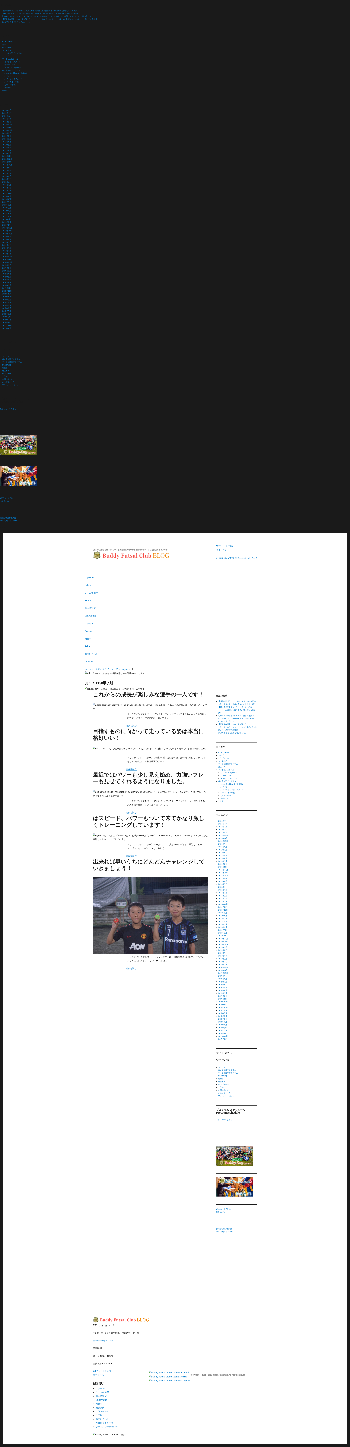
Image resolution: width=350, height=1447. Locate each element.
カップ (5, 44)
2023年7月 (6, 139)
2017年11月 (6, 328)
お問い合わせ (7, 379)
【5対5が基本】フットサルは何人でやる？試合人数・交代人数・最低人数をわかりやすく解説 (39, 10)
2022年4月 (6, 182)
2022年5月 (6, 179)
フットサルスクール (10, 59)
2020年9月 (6, 236)
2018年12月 (7, 291)
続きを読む (131, 725)
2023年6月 (6, 142)
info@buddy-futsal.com (103, 1340)
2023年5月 (6, 144)
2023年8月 (6, 136)
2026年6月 (6, 113)
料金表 (5, 368)
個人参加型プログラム (11, 70)
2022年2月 (6, 188)
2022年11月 (7, 162)
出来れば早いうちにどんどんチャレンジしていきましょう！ (149, 864)
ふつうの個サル (11, 85)
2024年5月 (6, 122)
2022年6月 (6, 176)
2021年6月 (6, 210)
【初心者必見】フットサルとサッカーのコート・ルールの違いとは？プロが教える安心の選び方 (40, 13)
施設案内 (5, 370)
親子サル (8, 87)
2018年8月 (6, 302)
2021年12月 (7, 193)
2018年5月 (6, 311)
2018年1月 (6, 322)
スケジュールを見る (8, 409)
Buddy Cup (6, 365)
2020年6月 (6, 245)
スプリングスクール (13, 67)
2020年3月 (6, 248)
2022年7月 (6, 173)
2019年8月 (6, 268)
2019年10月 (7, 262)
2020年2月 (6, 251)
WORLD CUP (7, 42)
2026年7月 (6, 110)
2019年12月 (7, 256)
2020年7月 (6, 242)
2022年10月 (7, 165)
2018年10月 (7, 297)
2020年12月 (7, 228)
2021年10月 (7, 199)
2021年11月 (6, 196)
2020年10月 (7, 233)
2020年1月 (6, 254)
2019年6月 (6, 274)
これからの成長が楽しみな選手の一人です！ (148, 694)
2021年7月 (6, 208)
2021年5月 (6, 213)
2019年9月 (6, 265)
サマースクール (11, 65)
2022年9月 (6, 167)
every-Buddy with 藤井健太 (16, 73)
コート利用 (6, 50)
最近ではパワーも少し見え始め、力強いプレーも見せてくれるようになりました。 (148, 777)
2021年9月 (6, 202)
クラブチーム (7, 47)
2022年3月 (6, 185)
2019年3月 (6, 282)
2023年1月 (6, 156)
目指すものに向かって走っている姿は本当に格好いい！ (148, 734)
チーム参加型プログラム (12, 53)
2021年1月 (6, 225)
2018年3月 (6, 317)
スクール (5, 356)
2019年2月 (6, 285)
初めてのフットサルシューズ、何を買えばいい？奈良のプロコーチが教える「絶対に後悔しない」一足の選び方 (46, 16)
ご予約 (5, 376)
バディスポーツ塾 (12, 82)
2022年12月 (7, 159)
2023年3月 (6, 150)
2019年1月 (6, 288)
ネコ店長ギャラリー (10, 382)
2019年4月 (6, 279)
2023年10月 (7, 130)
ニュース (5, 56)
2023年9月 (6, 133)
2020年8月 (6, 239)
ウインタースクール (13, 62)
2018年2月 (6, 320)
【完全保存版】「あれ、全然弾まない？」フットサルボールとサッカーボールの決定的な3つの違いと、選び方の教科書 (49, 19)
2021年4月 (6, 216)
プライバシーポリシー (11, 385)
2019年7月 (6, 271)
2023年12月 (7, 124)
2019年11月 (7, 259)
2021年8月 (6, 205)
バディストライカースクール (16, 79)
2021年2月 (6, 222)
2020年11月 (7, 231)
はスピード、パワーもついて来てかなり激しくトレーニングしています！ (148, 821)
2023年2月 (6, 153)
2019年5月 (6, 276)
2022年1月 (6, 190)
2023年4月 (6, 147)
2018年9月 (6, 299)
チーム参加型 (102, 1392)
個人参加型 (101, 1396)
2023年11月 (7, 127)
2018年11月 (6, 294)
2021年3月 (6, 219)
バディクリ (9, 76)
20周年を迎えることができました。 (16, 22)
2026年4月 (6, 116)
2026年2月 (6, 119)
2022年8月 (6, 170)
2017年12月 (7, 325)
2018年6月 (6, 308)
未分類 (5, 90)
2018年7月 (6, 305)
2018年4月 (6, 314)
